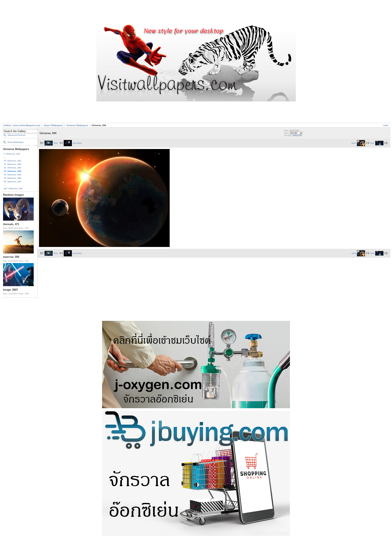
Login (385, 125)
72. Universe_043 (12, 168)
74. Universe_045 (12, 174)
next (354, 143)
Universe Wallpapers (77, 125)
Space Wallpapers (53, 125)
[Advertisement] (196, 13)
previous (77, 143)
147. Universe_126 (13, 188)
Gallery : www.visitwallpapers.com (21, 125)
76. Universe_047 (12, 181)
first (56, 143)
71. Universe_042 (12, 164)
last (372, 143)
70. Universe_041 (12, 161)
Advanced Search (16, 135)
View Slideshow (15, 142)
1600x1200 (297, 135)
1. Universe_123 (12, 154)
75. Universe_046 (12, 178)
